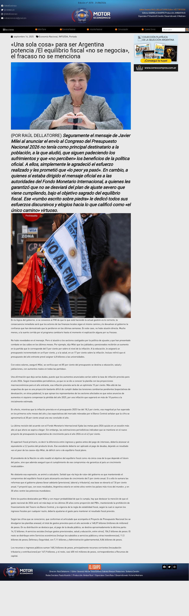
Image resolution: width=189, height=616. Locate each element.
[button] (162, 9)
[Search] (187, 30)
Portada (73, 36)
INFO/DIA (63, 36)
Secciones (9, 29)
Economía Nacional (48, 36)
